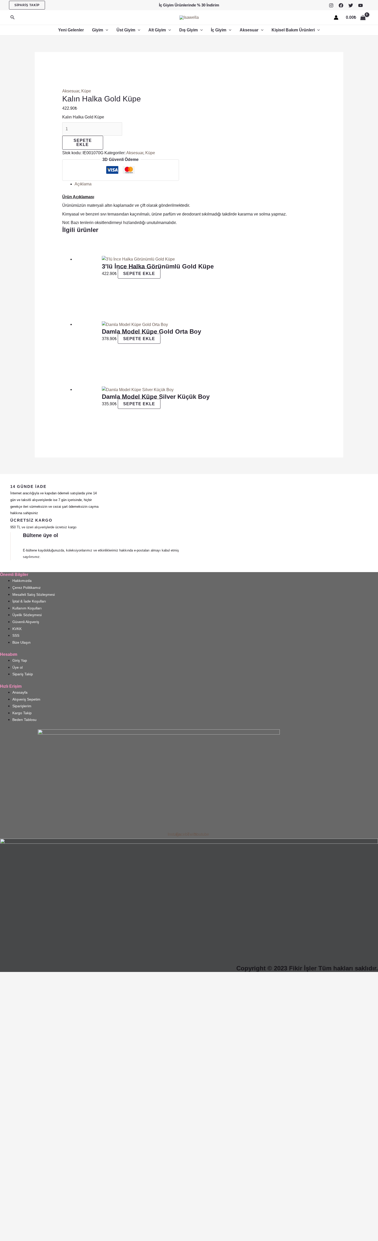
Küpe (86, 91)
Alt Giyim (157, 30)
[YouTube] (360, 5)
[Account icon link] (336, 17)
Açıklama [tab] (83, 184)
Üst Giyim (125, 30)
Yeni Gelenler (71, 30)
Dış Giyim (188, 30)
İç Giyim (218, 30)
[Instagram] (331, 5)
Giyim (97, 30)
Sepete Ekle (83, 142)
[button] (27, 5)
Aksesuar (249, 30)
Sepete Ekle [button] (139, 273)
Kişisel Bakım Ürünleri (293, 30)
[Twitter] (350, 5)
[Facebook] (341, 5)
